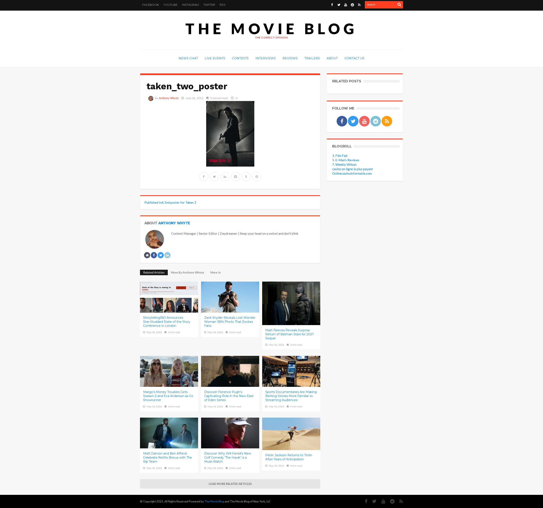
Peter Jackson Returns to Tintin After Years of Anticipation (288, 457)
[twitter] (214, 176)
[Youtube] (381, 501)
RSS (222, 4)
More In (215, 272)
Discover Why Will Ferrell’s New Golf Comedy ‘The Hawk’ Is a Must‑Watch (227, 457)
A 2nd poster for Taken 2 (170, 202)
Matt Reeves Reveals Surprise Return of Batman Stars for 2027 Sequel (289, 334)
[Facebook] (364, 501)
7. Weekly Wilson (344, 164)
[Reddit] (390, 501)
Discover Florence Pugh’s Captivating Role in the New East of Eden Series (228, 396)
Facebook (150, 4)
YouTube (171, 4)
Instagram (190, 4)
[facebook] (203, 176)
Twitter (209, 4)
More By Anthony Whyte (187, 272)
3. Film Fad (339, 155)
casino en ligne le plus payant (352, 169)
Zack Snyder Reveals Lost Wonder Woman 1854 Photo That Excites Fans (229, 322)
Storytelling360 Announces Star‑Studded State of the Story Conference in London (166, 322)
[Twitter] (372, 501)
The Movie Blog (271, 28)
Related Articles (154, 272)
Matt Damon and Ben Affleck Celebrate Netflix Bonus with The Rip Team (167, 457)
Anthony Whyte (168, 98)
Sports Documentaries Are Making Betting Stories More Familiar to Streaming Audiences (291, 396)
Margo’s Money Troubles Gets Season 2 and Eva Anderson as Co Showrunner (168, 396)
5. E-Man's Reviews (345, 160)
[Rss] (399, 501)
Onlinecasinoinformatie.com (352, 173)
